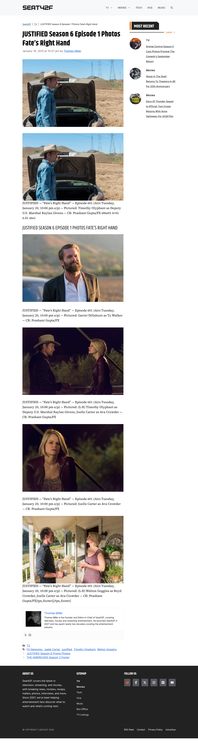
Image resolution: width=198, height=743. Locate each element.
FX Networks (35, 649)
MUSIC (161, 7)
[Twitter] (25, 635)
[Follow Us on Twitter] (144, 682)
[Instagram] (29, 635)
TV (107, 7)
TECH (139, 7)
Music (80, 703)
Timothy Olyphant (85, 649)
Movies (81, 686)
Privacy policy (155, 729)
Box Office (82, 709)
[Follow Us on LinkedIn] (163, 682)
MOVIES (122, 7)
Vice (79, 697)
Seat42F (26, 24)
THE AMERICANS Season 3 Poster (48, 657)
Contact (141, 729)
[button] (172, 7)
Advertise (171, 729)
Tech (79, 692)
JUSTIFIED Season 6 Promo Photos (48, 653)
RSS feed (129, 729)
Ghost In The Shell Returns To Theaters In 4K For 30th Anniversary (160, 81)
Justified (66, 649)
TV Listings (83, 714)
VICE (150, 7)
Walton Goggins (107, 649)
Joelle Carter (52, 649)
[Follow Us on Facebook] (136, 682)
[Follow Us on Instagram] (154, 682)
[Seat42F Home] (127, 682)
